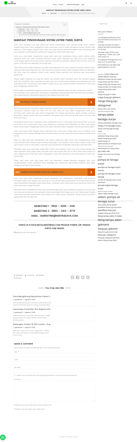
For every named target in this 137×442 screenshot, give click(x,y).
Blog (82, 5)
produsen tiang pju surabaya (105, 191)
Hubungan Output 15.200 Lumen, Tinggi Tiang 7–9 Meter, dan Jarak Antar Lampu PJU (109, 54)
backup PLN (101, 74)
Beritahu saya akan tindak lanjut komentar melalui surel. (34, 405)
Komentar (17, 379)
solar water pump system (107, 205)
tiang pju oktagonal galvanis (108, 238)
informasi (53, 13)
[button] (3, 437)
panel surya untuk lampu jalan (105, 146)
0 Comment (30, 275)
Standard (41, 275)
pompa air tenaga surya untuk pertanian (109, 181)
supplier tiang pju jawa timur (108, 213)
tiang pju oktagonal (107, 235)
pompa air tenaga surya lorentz (109, 169)
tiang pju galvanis (108, 229)
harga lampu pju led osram (108, 82)
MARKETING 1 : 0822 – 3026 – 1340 (28, 29)
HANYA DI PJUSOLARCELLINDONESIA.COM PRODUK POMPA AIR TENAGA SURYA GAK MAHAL (43, 35)
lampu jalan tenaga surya (107, 117)
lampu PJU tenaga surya (109, 125)
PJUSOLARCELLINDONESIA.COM (44, 225)
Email (16, 360)
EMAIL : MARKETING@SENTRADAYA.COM (29, 33)
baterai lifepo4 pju (111, 74)
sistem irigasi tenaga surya (108, 193)
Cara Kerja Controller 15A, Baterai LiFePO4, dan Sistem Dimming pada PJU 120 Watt (109, 47)
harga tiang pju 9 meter (107, 94)
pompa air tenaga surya (108, 162)
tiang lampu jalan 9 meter (110, 216)
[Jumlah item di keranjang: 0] (131, 3)
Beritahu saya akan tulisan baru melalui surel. (30, 409)
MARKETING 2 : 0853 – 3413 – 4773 (28, 31)
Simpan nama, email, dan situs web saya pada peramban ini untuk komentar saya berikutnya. (46, 375)
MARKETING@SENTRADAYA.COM (59, 216)
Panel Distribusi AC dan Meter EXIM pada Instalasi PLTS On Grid (109, 66)
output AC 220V (102, 134)
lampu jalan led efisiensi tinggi (105, 111)
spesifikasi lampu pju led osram (110, 207)
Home (55, 5)
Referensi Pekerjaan (73, 5)
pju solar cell (104, 151)
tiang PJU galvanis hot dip (108, 232)
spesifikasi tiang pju (107, 210)
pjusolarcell (19, 275)
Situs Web (17, 367)
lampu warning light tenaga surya (108, 130)
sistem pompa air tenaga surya (109, 199)
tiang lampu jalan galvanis (110, 222)
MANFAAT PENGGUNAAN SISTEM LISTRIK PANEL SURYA (32, 27)
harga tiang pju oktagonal (107, 103)
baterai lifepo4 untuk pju (107, 77)
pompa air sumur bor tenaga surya (109, 155)
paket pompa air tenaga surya (109, 144)
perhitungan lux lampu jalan (108, 148)
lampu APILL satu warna (107, 109)
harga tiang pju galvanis (109, 97)
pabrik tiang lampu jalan (107, 138)
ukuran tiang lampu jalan (107, 240)
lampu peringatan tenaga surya (110, 123)
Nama (16, 352)
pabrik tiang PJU (104, 141)
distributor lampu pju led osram (110, 79)
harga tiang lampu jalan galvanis (107, 90)
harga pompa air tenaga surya (109, 87)
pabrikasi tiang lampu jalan (108, 136)
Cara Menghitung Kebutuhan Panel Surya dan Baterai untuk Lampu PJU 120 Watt (109, 40)
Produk (61, 5)
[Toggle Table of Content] (64, 24)
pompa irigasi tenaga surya (108, 187)
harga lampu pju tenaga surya (109, 84)
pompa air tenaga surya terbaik (109, 175)
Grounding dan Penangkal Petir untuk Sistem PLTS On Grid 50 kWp (110, 61)
